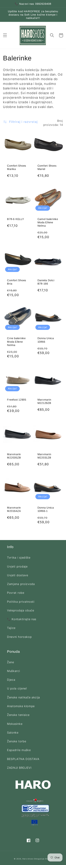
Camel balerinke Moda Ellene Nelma (47, 222)
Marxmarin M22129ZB (44, 401)
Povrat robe (15, 592)
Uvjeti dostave (17, 575)
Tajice (11, 628)
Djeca (11, 679)
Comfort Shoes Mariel (47, 167)
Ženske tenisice (18, 715)
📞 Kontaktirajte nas (21, 619)
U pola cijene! (17, 688)
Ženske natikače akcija (23, 697)
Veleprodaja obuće (20, 610)
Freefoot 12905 (16, 399)
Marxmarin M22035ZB (14, 456)
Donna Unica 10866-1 (45, 509)
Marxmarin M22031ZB (44, 456)
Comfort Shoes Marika (16, 167)
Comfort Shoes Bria (16, 282)
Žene (10, 662)
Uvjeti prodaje (17, 566)
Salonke (12, 732)
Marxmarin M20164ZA (14, 509)
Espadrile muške (19, 750)
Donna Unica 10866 (45, 340)
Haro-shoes (27, 859)
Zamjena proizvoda (21, 584)
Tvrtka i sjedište (18, 557)
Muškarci (13, 671)
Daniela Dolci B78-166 (45, 282)
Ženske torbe (16, 741)
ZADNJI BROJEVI (19, 767)
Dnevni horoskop (19, 637)
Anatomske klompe (21, 706)
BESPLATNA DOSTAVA (23, 759)
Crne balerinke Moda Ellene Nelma (16, 341)
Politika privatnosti (20, 601)
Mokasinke (14, 724)
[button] (5, 35)
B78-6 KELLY (15, 219)
